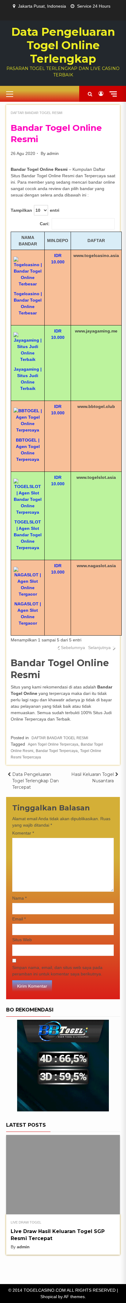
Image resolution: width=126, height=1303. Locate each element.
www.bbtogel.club (96, 406)
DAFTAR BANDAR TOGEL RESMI (36, 113)
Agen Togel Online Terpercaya (53, 744)
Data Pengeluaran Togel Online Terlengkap (63, 45)
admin (53, 153)
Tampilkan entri (35, 210)
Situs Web (22, 939)
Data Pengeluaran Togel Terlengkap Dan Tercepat (35, 781)
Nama (19, 898)
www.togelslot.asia (96, 477)
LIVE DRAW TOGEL (26, 1222)
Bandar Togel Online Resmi (39, 169)
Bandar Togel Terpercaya (57, 751)
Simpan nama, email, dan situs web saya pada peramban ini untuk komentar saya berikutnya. (57, 970)
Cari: (45, 223)
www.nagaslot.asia (96, 565)
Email (19, 918)
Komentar (23, 833)
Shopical (48, 1296)
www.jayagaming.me (96, 331)
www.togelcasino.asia (96, 255)
